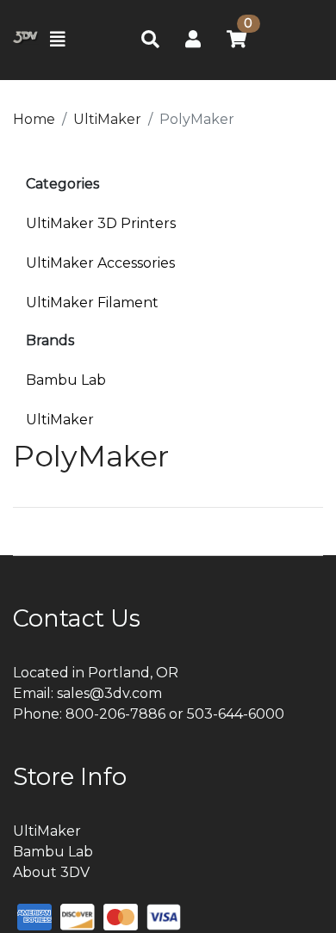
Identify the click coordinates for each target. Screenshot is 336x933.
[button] (193, 39)
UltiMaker (60, 419)
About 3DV (51, 872)
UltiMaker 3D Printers (101, 223)
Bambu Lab (66, 380)
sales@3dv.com (109, 693)
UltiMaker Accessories (100, 263)
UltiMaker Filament (92, 302)
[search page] (150, 40)
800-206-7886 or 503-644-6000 (174, 714)
